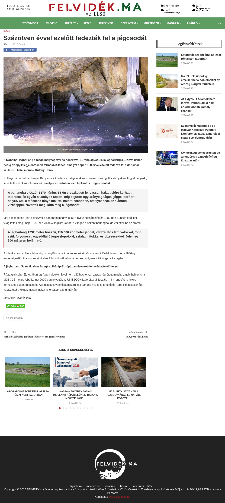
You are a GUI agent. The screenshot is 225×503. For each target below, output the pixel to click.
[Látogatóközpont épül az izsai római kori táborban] (27, 372)
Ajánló (192, 23)
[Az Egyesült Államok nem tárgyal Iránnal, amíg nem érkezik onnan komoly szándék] (167, 104)
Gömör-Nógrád (14, 318)
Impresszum (93, 486)
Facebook (138, 486)
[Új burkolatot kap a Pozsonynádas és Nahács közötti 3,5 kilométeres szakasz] (123, 372)
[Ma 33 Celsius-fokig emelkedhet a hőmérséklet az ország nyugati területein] (167, 81)
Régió (87, 23)
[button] (10, 385)
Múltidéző (151, 23)
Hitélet (70, 23)
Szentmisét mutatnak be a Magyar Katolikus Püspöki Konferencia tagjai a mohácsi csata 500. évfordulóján (200, 131)
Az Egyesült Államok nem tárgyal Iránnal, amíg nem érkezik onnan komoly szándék (198, 105)
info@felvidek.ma (119, 496)
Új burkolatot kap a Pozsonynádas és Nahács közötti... (123, 395)
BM (5, 44)
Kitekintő (106, 23)
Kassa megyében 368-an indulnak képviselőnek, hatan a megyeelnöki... (75, 395)
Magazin (173, 23)
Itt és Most (30, 23)
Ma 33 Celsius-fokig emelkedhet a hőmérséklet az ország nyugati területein (200, 80)
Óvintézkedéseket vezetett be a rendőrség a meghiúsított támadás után (200, 156)
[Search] (219, 23)
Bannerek (109, 486)
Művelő (51, 23)
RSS (149, 486)
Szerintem (128, 23)
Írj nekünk (76, 486)
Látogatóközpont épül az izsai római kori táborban (201, 56)
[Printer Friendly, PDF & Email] (15, 306)
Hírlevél (123, 486)
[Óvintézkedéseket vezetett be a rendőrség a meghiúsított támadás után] (167, 158)
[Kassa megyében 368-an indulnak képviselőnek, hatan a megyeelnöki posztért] (75, 372)
